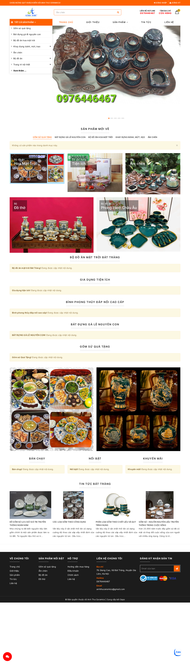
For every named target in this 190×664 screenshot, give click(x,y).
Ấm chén (17, 52)
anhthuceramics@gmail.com (110, 589)
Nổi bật (95, 458)
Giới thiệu (92, 22)
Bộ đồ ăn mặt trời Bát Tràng (95, 257)
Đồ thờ (42, 579)
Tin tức (146, 22)
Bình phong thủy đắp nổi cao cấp (95, 302)
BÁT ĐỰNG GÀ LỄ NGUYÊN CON (95, 324)
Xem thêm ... (19, 70)
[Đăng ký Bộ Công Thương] (149, 578)
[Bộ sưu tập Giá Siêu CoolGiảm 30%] (138, 409)
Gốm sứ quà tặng (22, 28)
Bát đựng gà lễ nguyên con (27, 34)
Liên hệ (169, 22)
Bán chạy (37, 458)
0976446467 (103, 581)
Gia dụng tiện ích (95, 279)
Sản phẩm (119, 22)
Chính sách (73, 575)
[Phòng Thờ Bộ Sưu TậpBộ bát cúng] (52, 409)
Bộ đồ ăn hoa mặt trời (24, 40)
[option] (116, 65)
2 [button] (111, 118)
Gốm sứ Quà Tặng (95, 346)
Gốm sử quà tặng (47, 566)
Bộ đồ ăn (17, 58)
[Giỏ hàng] (177, 13)
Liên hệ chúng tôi (109, 558)
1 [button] (108, 118)
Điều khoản (73, 571)
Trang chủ (66, 22)
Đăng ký (176, 3)
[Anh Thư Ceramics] (31, 12)
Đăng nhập (161, 3)
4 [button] (119, 118)
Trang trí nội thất (21, 64)
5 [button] (122, 118)
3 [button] (115, 118)
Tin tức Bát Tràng (95, 483)
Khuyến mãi (153, 458)
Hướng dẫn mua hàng (78, 566)
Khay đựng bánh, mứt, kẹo (26, 46)
